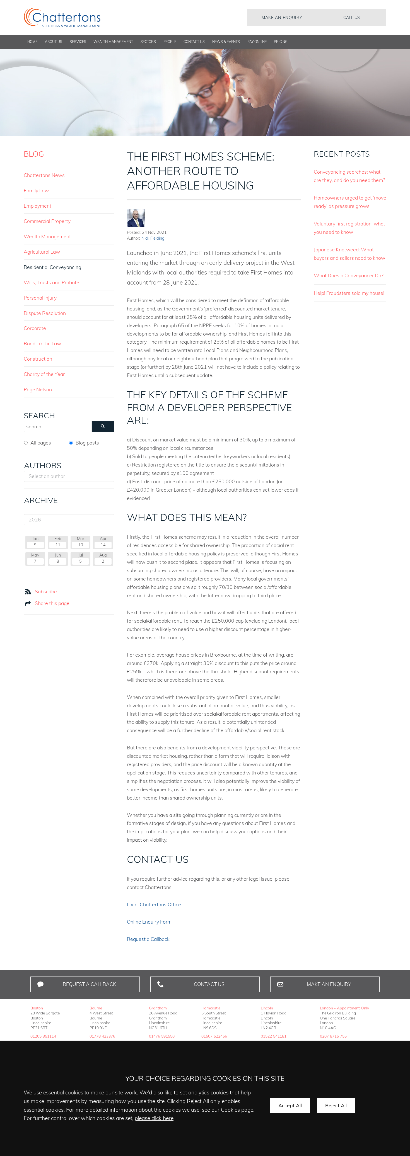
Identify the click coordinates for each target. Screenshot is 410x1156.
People (169, 42)
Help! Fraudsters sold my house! (349, 293)
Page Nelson (38, 389)
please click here (154, 1118)
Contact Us (194, 42)
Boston (36, 1008)
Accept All (290, 1105)
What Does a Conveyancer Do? (349, 275)
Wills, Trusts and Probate (51, 282)
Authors (42, 465)
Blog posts (87, 442)
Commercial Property (47, 221)
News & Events (226, 42)
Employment (37, 206)
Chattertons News (44, 175)
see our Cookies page (227, 1109)
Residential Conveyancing (52, 267)
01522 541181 (273, 1036)
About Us (53, 42)
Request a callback (89, 984)
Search (39, 415)
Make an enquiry (282, 17)
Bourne (96, 1008)
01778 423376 (102, 1036)
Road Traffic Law (42, 343)
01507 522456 (214, 1036)
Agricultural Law (42, 252)
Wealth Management (113, 42)
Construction (38, 359)
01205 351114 (43, 1036)
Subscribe (46, 591)
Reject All (336, 1105)
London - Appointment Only (344, 1008)
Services (78, 42)
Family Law (36, 190)
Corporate (35, 328)
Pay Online (257, 42)
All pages (40, 442)
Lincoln (267, 1008)
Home (32, 42)
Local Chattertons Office (154, 904)
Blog (34, 154)
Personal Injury (40, 298)
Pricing (281, 42)
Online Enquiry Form (149, 922)
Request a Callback (148, 939)
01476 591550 (162, 1036)
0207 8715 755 (333, 1036)
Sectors (148, 42)
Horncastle (210, 1008)
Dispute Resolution (45, 313)
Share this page (52, 603)
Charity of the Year (44, 374)
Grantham (158, 1008)
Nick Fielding (153, 238)
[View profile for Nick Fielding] (136, 218)
